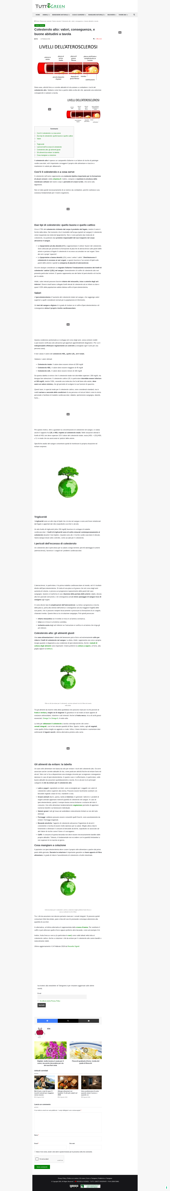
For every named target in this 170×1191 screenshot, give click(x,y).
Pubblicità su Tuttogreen (105, 1178)
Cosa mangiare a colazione (46, 155)
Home (37, 21)
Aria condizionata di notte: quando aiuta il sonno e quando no (90, 1093)
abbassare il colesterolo (52, 724)
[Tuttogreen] (50, 6)
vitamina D (57, 179)
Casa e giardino (78, 15)
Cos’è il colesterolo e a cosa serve (49, 133)
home (38, 15)
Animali (45, 15)
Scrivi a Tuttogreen (91, 1178)
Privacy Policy (62, 1178)
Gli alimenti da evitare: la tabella (48, 152)
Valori (39, 139)
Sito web (72, 1143)
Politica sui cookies (72, 1178)
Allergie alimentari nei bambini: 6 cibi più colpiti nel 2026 (67, 1093)
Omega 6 (54, 718)
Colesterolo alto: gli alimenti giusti (48, 150)
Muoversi (111, 15)
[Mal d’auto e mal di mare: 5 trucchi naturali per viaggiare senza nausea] (44, 1082)
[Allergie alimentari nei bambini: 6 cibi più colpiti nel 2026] (68, 1082)
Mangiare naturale (96, 15)
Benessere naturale (60, 15)
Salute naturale (56, 21)
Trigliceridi (40, 144)
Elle (37, 39)
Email (39, 993)
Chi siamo (82, 1178)
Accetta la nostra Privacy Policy (50, 1001)
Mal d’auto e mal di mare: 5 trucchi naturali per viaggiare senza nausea (44, 1093)
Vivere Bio (122, 15)
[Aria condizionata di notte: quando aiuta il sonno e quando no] (91, 1082)
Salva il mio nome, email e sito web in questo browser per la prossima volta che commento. (64, 1152)
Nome (36, 1135)
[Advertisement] (49, 109)
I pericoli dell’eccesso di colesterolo (49, 147)
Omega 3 (46, 718)
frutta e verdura (40, 713)
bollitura (49, 649)
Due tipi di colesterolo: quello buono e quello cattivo (55, 136)
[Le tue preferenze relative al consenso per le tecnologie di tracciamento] (166, 1187)
